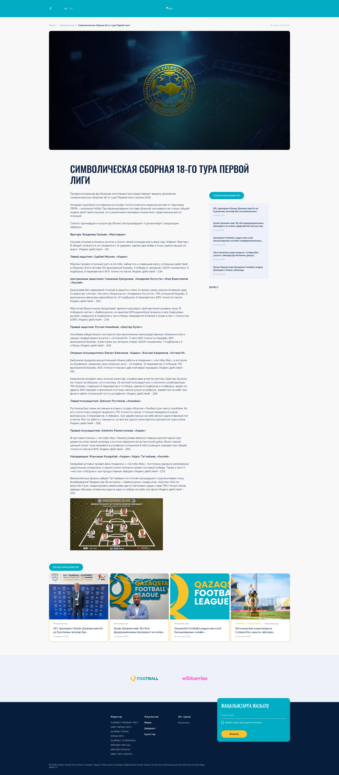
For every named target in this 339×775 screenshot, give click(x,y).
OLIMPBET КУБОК (120, 731)
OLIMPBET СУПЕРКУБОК (123, 740)
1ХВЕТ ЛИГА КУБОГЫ (121, 754)
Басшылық (183, 722)
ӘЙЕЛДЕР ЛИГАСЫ (120, 745)
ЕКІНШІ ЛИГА (117, 736)
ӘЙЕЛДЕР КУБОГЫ (120, 749)
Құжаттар (149, 734)
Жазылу (234, 734)
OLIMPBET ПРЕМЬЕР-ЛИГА (124, 722)
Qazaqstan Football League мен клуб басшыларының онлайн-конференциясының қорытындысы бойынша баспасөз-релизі (237, 239)
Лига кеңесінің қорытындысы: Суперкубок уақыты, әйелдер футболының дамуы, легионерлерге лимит (235, 254)
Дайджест (150, 728)
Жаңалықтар (67, 25)
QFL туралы (184, 717)
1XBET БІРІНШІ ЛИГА (121, 727)
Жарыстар (116, 717)
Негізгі (52, 25)
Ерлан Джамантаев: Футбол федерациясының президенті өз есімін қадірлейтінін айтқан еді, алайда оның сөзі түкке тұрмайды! (238, 225)
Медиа (147, 722)
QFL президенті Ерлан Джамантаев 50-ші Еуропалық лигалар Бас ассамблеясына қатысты (235, 210)
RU (71, 8)
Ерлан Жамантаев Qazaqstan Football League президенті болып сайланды (238, 268)
